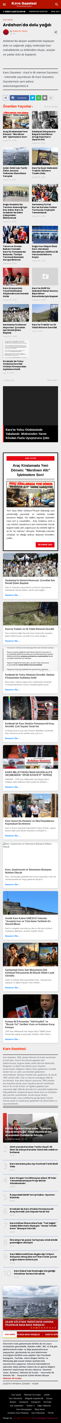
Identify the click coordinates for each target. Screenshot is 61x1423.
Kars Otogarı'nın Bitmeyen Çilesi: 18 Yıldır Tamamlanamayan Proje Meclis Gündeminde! (33, 1181)
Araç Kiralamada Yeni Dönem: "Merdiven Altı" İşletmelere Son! (15, 134)
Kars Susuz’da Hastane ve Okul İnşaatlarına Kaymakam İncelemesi (29, 822)
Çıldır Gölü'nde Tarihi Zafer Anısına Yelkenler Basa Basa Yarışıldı (15, 172)
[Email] (44, 97)
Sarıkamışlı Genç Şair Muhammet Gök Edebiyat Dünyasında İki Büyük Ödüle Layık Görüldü (29, 973)
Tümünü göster (51, 106)
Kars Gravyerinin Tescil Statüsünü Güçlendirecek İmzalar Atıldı (16, 292)
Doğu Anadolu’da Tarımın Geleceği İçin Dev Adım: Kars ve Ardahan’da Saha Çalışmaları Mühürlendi (15, 211)
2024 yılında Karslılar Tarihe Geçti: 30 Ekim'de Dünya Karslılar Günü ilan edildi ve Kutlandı (34, 1150)
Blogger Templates (23, 1418)
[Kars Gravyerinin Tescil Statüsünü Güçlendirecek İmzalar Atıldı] (16, 276)
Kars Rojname (38, 1412)
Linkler (47, 1394)
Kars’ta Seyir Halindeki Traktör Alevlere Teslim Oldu (44, 171)
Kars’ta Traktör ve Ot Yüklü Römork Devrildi (44, 326)
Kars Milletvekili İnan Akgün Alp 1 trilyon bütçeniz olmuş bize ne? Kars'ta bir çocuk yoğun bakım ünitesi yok (33, 1257)
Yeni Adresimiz (15, 1398)
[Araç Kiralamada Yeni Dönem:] (16, 120)
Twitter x (30, 1405)
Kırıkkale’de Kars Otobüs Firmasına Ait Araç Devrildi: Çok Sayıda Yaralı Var (29, 725)
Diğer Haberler (44, 1405)
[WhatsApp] (38, 97)
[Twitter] (32, 97)
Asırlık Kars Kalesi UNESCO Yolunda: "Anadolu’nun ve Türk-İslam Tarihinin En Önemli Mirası (28, 921)
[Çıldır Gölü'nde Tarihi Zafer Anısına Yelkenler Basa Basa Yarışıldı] (16, 156)
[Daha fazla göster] (50, 97)
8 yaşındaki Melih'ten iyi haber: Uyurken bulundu (32, 1196)
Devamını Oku (45, 545)
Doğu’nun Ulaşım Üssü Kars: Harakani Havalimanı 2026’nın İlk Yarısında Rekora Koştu (45, 251)
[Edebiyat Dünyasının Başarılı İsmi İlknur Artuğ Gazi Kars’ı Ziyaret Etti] (45, 120)
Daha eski (51, 380)
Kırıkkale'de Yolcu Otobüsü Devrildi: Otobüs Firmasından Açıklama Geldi (14, 365)
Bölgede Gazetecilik (34, 1398)
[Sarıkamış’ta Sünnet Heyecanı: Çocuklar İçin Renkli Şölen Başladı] (16, 313)
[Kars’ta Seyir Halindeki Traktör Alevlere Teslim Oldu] (45, 156)
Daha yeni (9, 380)
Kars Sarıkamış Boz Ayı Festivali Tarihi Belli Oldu (34, 1165)
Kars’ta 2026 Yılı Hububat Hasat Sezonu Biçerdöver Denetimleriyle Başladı (45, 292)
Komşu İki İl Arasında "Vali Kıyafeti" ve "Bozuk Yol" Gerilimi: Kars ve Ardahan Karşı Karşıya (30, 1024)
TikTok (51, 1412)
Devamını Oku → (13, 595)
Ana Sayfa (8, 20)
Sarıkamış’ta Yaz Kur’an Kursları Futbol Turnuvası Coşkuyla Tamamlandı (44, 208)
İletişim (13, 1402)
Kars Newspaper (24, 1409)
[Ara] (57, 4)
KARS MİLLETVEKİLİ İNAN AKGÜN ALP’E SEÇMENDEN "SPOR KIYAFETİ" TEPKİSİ (28, 773)
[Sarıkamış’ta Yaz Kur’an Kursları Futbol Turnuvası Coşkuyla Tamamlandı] (45, 193)
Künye (49, 1398)
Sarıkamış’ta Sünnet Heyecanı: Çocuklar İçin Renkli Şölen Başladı (14, 328)
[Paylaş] (55, 32)
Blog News (40, 1409)
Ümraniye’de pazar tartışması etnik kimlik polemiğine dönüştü (34, 1241)
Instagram (35, 1402)
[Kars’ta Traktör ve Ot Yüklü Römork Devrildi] (45, 313)
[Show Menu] (4, 4)
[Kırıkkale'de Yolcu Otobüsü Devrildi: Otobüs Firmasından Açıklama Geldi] (16, 349)
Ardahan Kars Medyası (18, 1412)
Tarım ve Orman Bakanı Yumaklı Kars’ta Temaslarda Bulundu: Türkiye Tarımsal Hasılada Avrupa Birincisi (14, 253)
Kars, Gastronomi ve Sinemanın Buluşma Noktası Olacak (28, 871)
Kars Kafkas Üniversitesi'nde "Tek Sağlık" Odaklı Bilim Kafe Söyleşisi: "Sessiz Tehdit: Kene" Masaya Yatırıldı (33, 1226)
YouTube (47, 1402)
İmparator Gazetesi (38, 11)
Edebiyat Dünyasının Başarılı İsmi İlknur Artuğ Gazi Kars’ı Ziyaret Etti (44, 135)
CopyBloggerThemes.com (46, 1418)
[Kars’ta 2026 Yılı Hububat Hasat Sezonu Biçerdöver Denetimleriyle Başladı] (45, 276)
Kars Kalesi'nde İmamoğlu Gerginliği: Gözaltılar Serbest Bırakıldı (35, 1272)
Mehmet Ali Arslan (12, 1378)
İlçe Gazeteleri (16, 1405)
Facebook (23, 1402)
